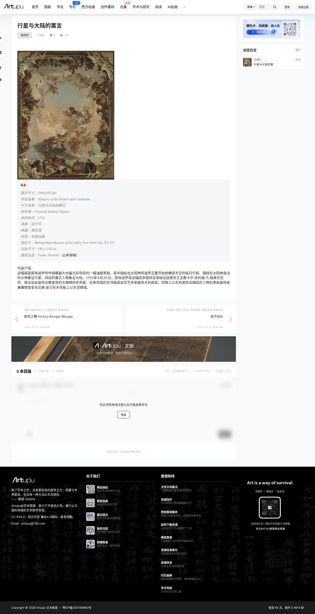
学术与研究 (141, 7)
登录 (287, 7)
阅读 (158, 7)
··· (184, 7)
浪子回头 (216, 316)
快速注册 (303, 7)
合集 (123, 5)
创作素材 (107, 7)
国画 (47, 7)
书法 (60, 7)
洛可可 (24, 35)
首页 (35, 7)
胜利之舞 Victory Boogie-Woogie (48, 316)
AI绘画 (173, 7)
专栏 (72, 5)
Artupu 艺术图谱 (47, 607)
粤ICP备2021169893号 (77, 607)
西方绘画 (88, 7)
